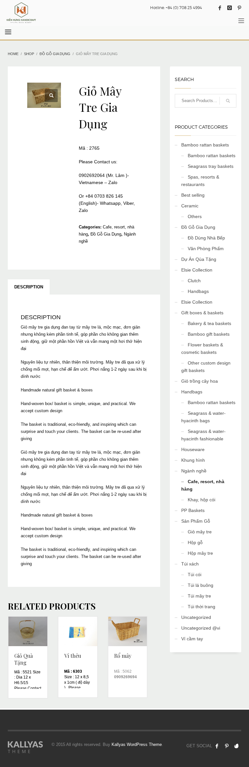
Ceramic (189, 205)
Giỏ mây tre (200, 531)
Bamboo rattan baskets (205, 144)
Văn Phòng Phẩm (206, 248)
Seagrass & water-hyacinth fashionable (203, 435)
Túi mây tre (199, 595)
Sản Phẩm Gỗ (195, 521)
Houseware (193, 449)
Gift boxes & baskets (202, 312)
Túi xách (190, 563)
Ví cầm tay (192, 638)
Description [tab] (28, 287)
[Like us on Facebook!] (217, 746)
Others (195, 216)
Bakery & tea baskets (209, 323)
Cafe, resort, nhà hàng (202, 485)
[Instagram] (229, 8)
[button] (51, 95)
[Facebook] (220, 8)
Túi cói (194, 574)
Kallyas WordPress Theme (137, 744)
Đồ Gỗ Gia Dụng (105, 234)
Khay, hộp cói (201, 499)
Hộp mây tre (200, 553)
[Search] (227, 101)
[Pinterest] (239, 8)
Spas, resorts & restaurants (200, 180)
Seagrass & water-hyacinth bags (203, 417)
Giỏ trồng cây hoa (199, 381)
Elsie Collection (196, 270)
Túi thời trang (201, 606)
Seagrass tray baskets (210, 166)
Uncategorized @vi (200, 628)
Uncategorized (196, 617)
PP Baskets (193, 510)
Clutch (194, 280)
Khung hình (193, 460)
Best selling (193, 195)
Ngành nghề (194, 470)
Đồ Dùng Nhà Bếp (206, 237)
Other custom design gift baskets (206, 366)
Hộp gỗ (195, 542)
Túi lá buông (200, 585)
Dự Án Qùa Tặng (198, 259)
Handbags (198, 291)
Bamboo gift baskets (209, 334)
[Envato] (236, 746)
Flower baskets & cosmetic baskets (202, 348)
